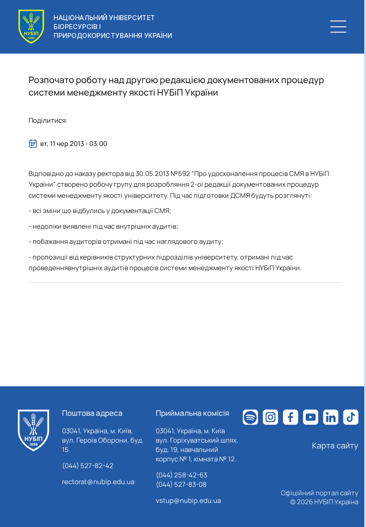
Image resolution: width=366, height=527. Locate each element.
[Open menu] (338, 27)
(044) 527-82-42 (87, 465)
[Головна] (33, 431)
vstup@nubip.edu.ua (188, 500)
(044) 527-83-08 (181, 484)
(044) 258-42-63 (181, 475)
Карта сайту (335, 445)
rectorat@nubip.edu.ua (98, 481)
